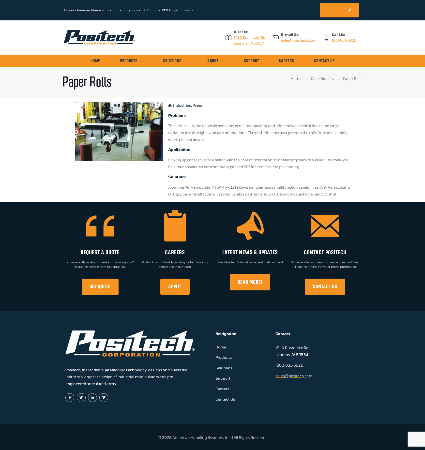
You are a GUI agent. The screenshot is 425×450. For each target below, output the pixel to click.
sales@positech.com (298, 40)
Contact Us (225, 399)
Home (296, 78)
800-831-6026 (344, 40)
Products (223, 357)
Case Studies (322, 78)
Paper (198, 105)
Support (222, 378)
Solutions (224, 368)
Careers (222, 389)
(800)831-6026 (289, 365)
